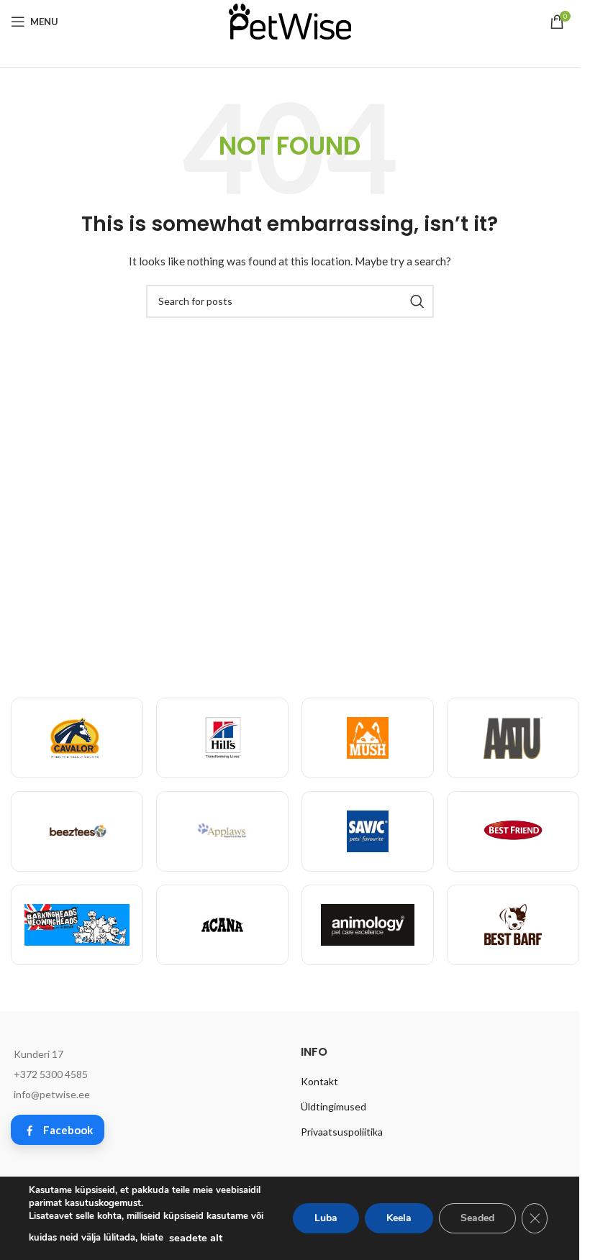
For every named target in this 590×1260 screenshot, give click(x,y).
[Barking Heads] (77, 925)
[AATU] (513, 738)
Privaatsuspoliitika (342, 1132)
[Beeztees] (77, 831)
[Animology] (367, 925)
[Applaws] (222, 831)
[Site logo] (290, 20)
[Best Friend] (513, 831)
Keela (399, 1218)
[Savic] (367, 831)
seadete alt (195, 1238)
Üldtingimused (333, 1106)
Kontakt (319, 1081)
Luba (325, 1218)
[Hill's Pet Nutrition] (222, 738)
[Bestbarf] (513, 925)
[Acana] (222, 925)
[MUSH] (367, 738)
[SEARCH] (417, 301)
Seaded (477, 1218)
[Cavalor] (77, 738)
